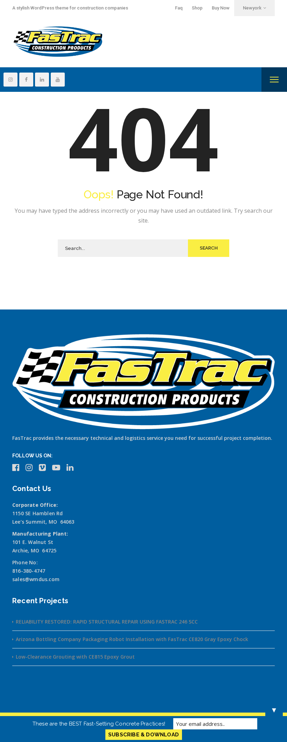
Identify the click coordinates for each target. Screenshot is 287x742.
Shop (197, 8)
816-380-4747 (28, 570)
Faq (179, 8)
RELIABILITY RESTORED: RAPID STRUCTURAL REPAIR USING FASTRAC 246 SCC (107, 621)
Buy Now (221, 8)
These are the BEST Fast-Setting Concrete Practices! (99, 724)
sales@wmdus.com (35, 579)
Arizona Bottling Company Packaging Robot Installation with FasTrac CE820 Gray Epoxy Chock (132, 639)
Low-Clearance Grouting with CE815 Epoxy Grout (75, 656)
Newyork (252, 8)
